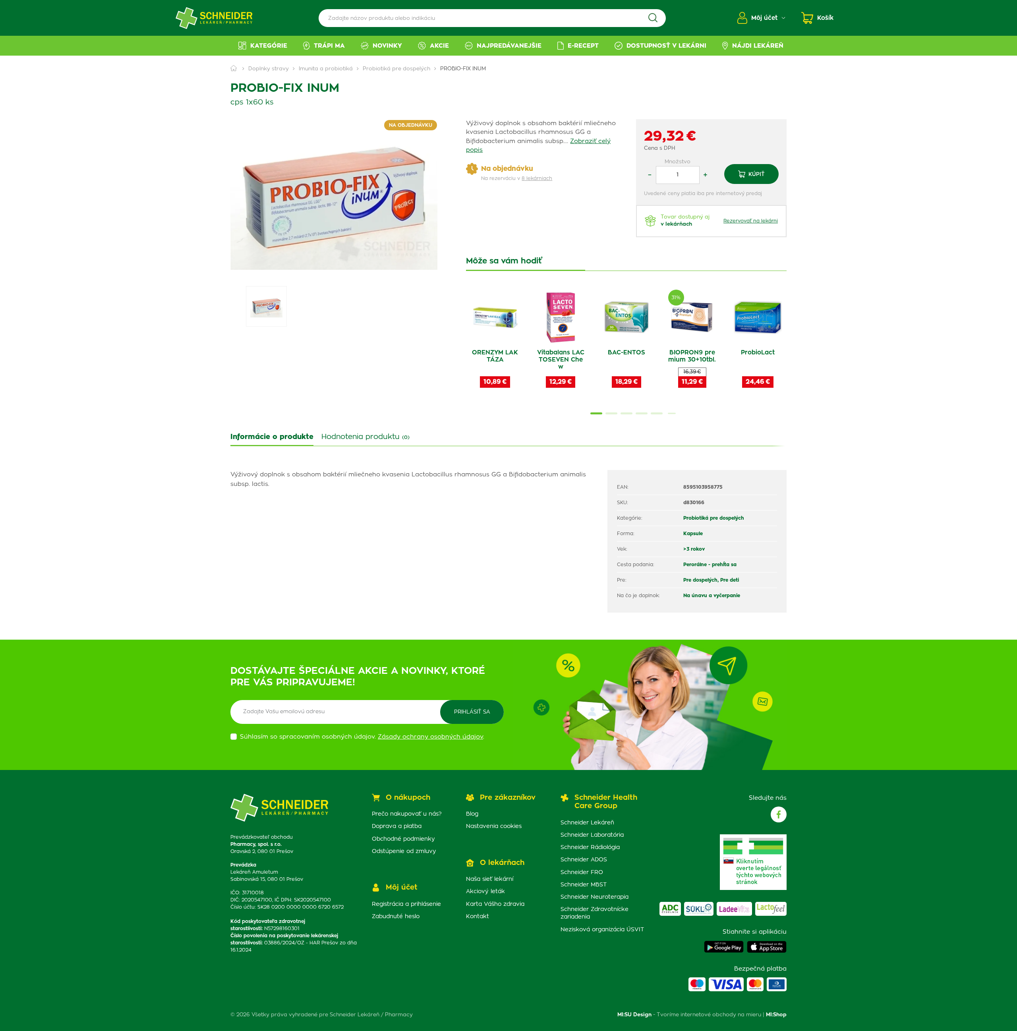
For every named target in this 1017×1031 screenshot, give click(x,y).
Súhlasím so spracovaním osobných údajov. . (362, 737)
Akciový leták (485, 891)
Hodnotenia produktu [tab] (365, 437)
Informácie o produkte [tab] (271, 437)
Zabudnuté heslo (396, 916)
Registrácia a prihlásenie (406, 904)
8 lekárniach (537, 178)
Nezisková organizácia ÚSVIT (602, 929)
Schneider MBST (584, 885)
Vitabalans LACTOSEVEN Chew (560, 360)
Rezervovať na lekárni (750, 221)
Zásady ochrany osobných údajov (430, 737)
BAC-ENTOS (626, 353)
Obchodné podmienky (403, 839)
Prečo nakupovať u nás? (407, 814)
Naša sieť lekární (489, 879)
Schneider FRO (582, 872)
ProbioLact (758, 353)
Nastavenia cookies (494, 826)
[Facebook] (779, 814)
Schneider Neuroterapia (594, 897)
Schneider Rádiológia (590, 847)
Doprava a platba (396, 826)
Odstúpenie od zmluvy (404, 851)
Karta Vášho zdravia (495, 904)
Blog (472, 814)
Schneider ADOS (584, 860)
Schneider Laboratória (592, 835)
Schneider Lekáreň (587, 823)
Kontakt (477, 916)
